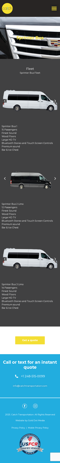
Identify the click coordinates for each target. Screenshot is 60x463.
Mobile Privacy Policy (38, 428)
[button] (54, 8)
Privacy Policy (18, 428)
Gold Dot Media (36, 420)
